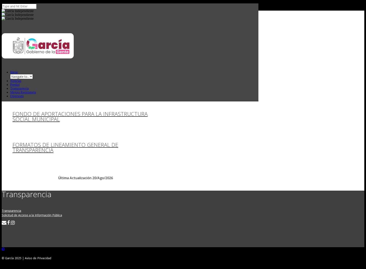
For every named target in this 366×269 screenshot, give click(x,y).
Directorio (17, 96)
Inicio (14, 72)
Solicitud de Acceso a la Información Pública (32, 215)
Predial (14, 84)
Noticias (15, 81)
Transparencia (19, 88)
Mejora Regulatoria (23, 92)
